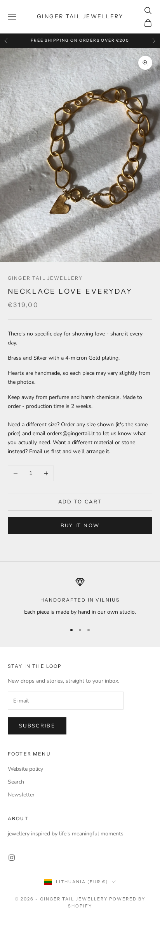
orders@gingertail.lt (71, 433)
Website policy (25, 769)
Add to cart (80, 501)
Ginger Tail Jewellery (45, 278)
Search (16, 782)
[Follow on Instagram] (12, 857)
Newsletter (21, 794)
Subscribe (37, 725)
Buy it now (80, 525)
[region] (80, 596)
